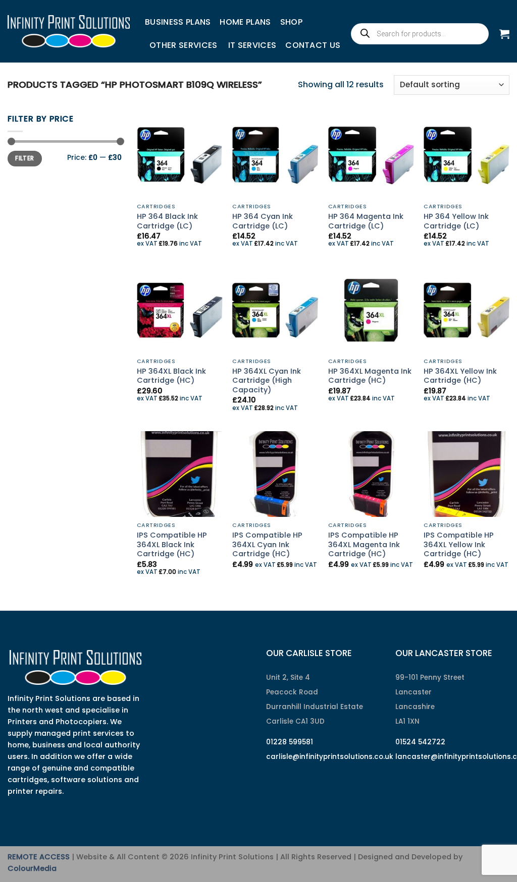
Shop (291, 22)
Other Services (183, 45)
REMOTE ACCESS (39, 857)
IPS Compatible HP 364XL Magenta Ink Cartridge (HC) (364, 545)
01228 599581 (289, 742)
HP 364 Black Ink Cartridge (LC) (167, 221)
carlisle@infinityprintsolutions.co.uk (329, 756)
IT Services (252, 45)
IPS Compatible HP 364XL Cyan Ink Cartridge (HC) (267, 545)
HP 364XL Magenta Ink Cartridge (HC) (369, 376)
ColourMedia (32, 868)
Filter (24, 158)
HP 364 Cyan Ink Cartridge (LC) (262, 221)
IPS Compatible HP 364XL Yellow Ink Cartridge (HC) (459, 545)
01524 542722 (420, 742)
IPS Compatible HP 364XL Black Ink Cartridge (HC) (172, 545)
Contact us (312, 45)
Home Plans (245, 22)
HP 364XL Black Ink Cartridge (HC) (171, 376)
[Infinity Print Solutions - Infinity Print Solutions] (69, 31)
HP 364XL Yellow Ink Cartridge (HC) (460, 376)
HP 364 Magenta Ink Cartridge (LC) (365, 221)
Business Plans (178, 22)
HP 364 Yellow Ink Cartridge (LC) (456, 221)
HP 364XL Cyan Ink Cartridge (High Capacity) (266, 381)
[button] (504, 34)
